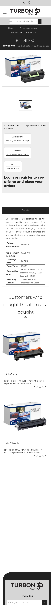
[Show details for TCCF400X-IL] (25, 416)
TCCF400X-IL (11, 443)
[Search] (41, 21)
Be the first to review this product (33, 46)
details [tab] (25, 210)
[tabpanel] (25, 250)
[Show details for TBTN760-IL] (25, 347)
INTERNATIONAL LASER (17, 154)
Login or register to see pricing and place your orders (24, 181)
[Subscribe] (44, 602)
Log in (29, 3)
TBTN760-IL (10, 374)
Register (23, 3)
